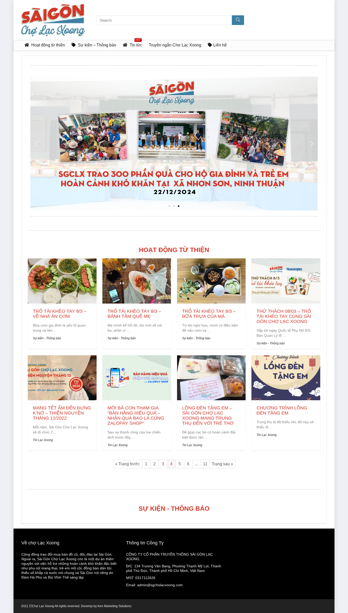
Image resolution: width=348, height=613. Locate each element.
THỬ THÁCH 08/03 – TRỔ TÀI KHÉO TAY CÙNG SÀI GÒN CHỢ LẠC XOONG (284, 316)
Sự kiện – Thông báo (96, 45)
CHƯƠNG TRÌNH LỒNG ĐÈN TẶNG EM (282, 410)
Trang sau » (222, 464)
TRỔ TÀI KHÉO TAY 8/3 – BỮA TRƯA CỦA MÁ (209, 314)
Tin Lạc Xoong (43, 440)
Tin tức (136, 44)
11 (205, 464)
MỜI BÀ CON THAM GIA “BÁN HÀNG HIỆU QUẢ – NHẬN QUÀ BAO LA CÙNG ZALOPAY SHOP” (136, 415)
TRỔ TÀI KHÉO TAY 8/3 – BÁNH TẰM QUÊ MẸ (134, 314)
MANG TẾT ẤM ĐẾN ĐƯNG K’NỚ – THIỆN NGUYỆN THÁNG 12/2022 (62, 413)
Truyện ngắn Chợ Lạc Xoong (175, 45)
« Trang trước (127, 464)
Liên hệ (220, 45)
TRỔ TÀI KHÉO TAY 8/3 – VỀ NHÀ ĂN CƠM (59, 314)
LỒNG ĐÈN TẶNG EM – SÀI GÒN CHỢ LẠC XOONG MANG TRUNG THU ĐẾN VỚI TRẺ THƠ (208, 415)
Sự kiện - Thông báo (47, 338)
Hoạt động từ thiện (47, 45)
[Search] (238, 20)
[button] (169, 206)
